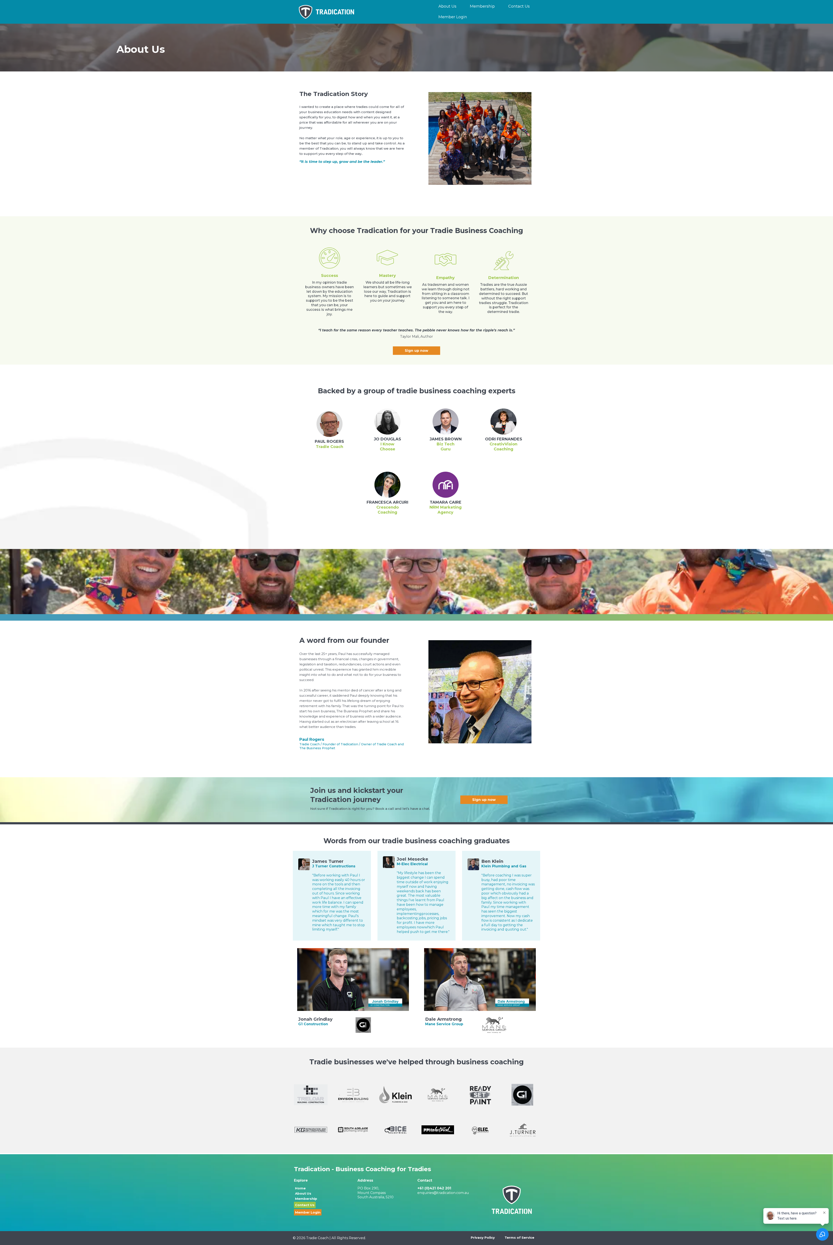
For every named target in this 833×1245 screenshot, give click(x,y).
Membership (482, 6)
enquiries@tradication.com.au (443, 1193)
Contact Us (519, 6)
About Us (447, 6)
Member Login (452, 17)
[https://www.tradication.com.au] (353, 12)
